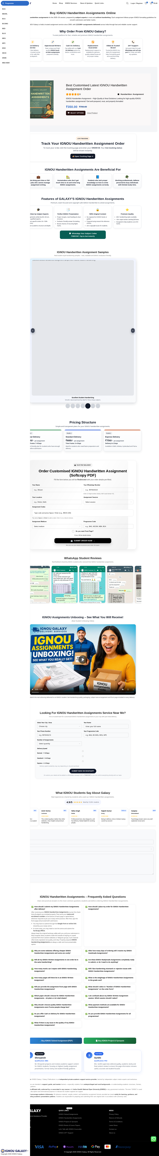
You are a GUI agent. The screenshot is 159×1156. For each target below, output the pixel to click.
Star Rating (15, 845)
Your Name (36, 485)
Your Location (37, 497)
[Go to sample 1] (68, 406)
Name (14, 838)
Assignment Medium (39, 521)
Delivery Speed (42, 748)
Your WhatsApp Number (92, 485)
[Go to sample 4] (83, 406)
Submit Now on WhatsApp (83, 771)
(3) (80, 94)
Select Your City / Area (44, 723)
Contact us (112, 1129)
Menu (111, 1110)
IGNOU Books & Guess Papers (69, 1125)
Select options (77, 113)
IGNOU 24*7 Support (66, 1133)
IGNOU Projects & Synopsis (68, 1121)
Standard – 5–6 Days (44, 758)
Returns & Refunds (115, 1118)
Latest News (113, 1125)
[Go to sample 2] (73, 406)
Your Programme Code (91, 731)
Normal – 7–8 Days (43, 753)
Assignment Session (91, 497)
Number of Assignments (45, 740)
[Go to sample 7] (98, 406)
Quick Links (65, 1110)
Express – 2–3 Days (43, 763)
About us (112, 1133)
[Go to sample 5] (88, 406)
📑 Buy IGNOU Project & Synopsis (110, 1041)
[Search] (127, 3)
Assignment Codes (38, 507)
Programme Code (90, 521)
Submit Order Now (83, 541)
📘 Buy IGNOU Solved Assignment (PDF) (56, 1041)
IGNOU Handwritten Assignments (70, 1118)
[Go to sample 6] (92, 406)
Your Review (16, 852)
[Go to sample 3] (78, 406)
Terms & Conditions (116, 1121)
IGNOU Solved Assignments (68, 1114)
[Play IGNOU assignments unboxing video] (83, 659)
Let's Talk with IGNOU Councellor (70, 1129)
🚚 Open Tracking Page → (82, 156)
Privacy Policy (114, 1114)
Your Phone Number (44, 731)
